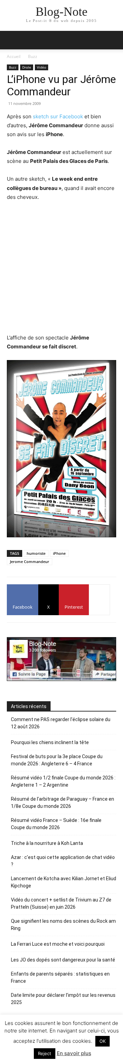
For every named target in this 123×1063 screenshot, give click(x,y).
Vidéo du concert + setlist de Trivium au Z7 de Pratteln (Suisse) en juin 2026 (61, 903)
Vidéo (41, 67)
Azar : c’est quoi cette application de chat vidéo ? (63, 861)
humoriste (36, 553)
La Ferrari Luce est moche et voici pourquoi (58, 944)
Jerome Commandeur (29, 561)
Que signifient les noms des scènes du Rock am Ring (63, 924)
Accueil (13, 56)
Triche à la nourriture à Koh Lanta (47, 843)
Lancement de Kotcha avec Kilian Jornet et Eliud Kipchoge (63, 882)
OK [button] (102, 1041)
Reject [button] (44, 1053)
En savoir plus (74, 1053)
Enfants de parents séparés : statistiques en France (60, 977)
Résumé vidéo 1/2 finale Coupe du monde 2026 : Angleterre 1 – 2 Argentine (63, 781)
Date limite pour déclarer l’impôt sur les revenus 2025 (63, 998)
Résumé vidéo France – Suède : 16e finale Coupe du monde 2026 (56, 823)
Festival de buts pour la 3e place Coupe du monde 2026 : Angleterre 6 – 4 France (56, 760)
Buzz (32, 56)
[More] (99, 599)
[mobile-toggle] (12, 40)
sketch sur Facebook (58, 116)
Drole (26, 67)
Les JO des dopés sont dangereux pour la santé (63, 960)
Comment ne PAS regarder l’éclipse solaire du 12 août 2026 (60, 723)
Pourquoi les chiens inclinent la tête (50, 742)
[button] (113, 40)
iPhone (59, 553)
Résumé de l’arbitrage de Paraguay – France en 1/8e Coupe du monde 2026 (62, 802)
